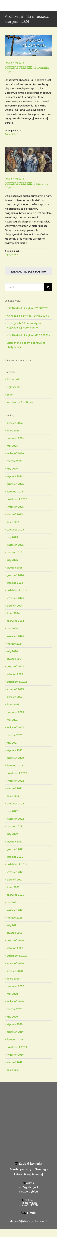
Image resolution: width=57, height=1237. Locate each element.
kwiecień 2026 (15, 453)
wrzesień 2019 (15, 1054)
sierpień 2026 (15, 422)
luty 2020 (12, 1016)
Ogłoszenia (28, 35)
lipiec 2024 (13, 613)
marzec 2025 (14, 552)
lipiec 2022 (13, 795)
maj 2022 (12, 811)
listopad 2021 (15, 856)
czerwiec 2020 (15, 986)
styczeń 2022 (14, 841)
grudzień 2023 (15, 666)
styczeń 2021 (14, 932)
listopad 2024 (15, 582)
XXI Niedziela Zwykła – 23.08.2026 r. (28, 308)
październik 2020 (17, 955)
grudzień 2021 (15, 849)
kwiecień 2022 (15, 818)
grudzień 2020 (15, 940)
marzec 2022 (14, 826)
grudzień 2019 (15, 1031)
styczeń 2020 (15, 1024)
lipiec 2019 (13, 1069)
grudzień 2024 (15, 575)
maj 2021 (12, 902)
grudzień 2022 (15, 757)
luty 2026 (12, 468)
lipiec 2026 (13, 430)
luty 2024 (12, 651)
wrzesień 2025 (15, 506)
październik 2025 (17, 499)
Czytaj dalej (10, 134)
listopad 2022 (15, 765)
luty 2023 (12, 742)
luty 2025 (12, 560)
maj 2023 (12, 719)
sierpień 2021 (14, 879)
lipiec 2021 (13, 887)
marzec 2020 (14, 1009)
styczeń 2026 (14, 476)
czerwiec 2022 (15, 803)
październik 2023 (17, 681)
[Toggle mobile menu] (50, 6)
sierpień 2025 (15, 514)
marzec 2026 (14, 461)
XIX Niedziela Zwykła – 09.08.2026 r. (28, 335)
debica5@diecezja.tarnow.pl (28, 1221)
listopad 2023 (15, 674)
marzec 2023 (14, 735)
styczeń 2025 (14, 567)
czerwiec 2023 (15, 712)
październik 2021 (17, 864)
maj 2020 (12, 993)
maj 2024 (12, 628)
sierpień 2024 (15, 605)
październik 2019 (17, 1047)
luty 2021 (12, 925)
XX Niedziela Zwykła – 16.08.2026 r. (28, 315)
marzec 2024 (14, 643)
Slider (10, 394)
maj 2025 (12, 537)
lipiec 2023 (13, 704)
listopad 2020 (15, 948)
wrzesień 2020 (15, 963)
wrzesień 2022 (15, 780)
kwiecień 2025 (15, 544)
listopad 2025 (15, 491)
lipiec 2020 (13, 978)
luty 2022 (12, 833)
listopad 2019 (15, 1039)
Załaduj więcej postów (28, 271)
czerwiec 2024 (15, 620)
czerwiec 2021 (15, 894)
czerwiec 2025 (15, 529)
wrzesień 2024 (15, 598)
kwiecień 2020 (15, 1001)
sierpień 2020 (15, 971)
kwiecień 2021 (15, 910)
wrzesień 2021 (15, 872)
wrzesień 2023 (15, 689)
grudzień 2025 (15, 483)
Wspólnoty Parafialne (20, 402)
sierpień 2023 (14, 696)
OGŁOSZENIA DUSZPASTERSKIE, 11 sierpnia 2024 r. (27, 67)
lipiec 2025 (13, 522)
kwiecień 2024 (15, 636)
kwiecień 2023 (15, 727)
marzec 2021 (14, 917)
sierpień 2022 (15, 788)
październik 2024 (17, 590)
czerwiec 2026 (15, 438)
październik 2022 (17, 773)
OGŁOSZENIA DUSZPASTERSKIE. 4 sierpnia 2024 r (26, 183)
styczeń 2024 (15, 658)
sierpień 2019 (14, 1062)
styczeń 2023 (14, 750)
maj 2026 (12, 445)
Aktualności (14, 379)
